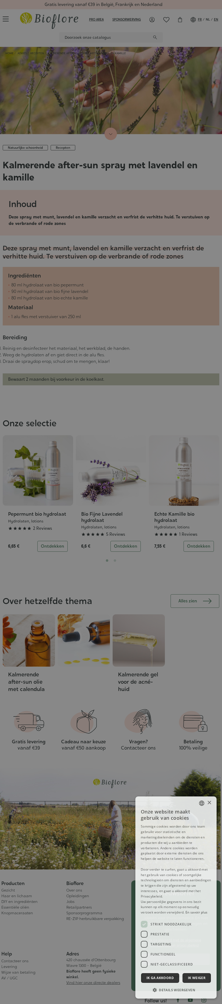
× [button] (209, 803)
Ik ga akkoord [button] (160, 978)
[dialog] (176, 897)
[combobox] (201, 803)
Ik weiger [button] (197, 978)
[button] (176, 990)
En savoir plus (196, 912)
